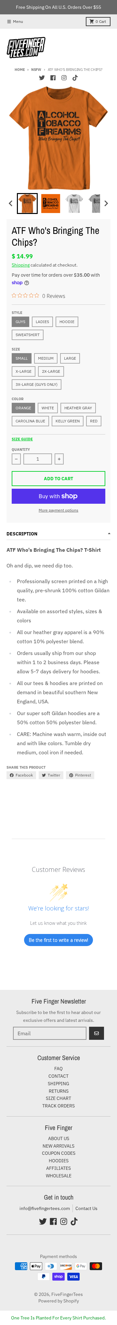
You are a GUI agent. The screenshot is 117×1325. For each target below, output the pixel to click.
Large (70, 358)
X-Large (24, 371)
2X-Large (51, 371)
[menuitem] (27, 203)
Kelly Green (68, 420)
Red (94, 420)
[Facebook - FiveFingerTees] (53, 78)
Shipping (21, 265)
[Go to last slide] (11, 203)
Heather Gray (78, 407)
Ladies (42, 321)
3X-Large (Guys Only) (37, 384)
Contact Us (86, 1208)
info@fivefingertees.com (45, 1208)
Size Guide (22, 439)
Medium (46, 358)
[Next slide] (105, 203)
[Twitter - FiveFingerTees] (42, 78)
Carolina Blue (30, 420)
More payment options (58, 510)
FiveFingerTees (67, 1294)
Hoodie (66, 321)
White (48, 407)
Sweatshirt (28, 334)
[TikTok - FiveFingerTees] (75, 78)
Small (22, 358)
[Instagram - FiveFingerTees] (64, 78)
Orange (23, 407)
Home (20, 69)
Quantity (21, 449)
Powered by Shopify (58, 1301)
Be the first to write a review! (58, 940)
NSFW (36, 69)
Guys (20, 321)
